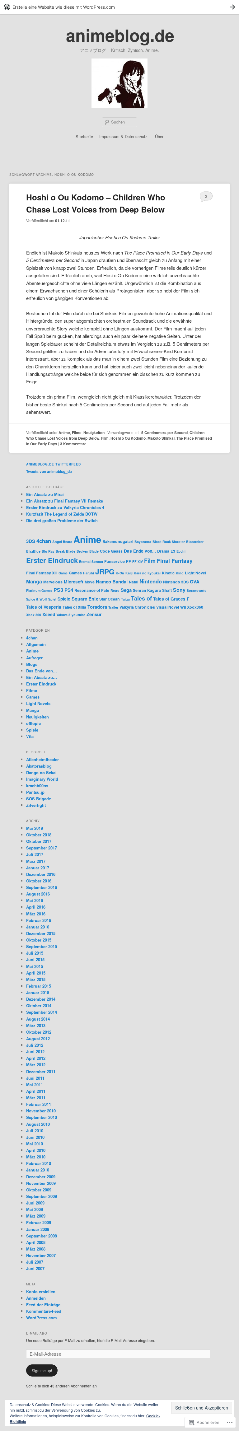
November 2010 (41, 1111)
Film (105, 438)
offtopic (33, 723)
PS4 (68, 590)
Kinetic (168, 573)
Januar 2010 (37, 1170)
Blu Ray (48, 551)
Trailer (113, 607)
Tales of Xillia (74, 607)
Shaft (167, 590)
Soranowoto (197, 590)
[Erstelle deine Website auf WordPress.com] (119, 7)
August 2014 (38, 1019)
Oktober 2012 (38, 1032)
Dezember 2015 (40, 933)
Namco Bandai (112, 581)
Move (90, 582)
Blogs (31, 664)
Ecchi (180, 551)
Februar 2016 (38, 920)
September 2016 (41, 887)
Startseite (84, 136)
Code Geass (111, 551)
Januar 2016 (37, 927)
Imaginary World (42, 779)
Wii (183, 607)
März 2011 (35, 1098)
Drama (163, 551)
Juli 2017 (34, 854)
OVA (194, 581)
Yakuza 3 (63, 614)
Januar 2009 (37, 1229)
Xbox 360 (33, 614)
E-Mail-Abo (36, 1333)
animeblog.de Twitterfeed (53, 464)
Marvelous (53, 582)
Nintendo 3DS (176, 582)
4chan (43, 541)
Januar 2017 (37, 868)
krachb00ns (37, 785)
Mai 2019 (34, 828)
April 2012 (35, 1058)
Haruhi (88, 573)
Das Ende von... (140, 551)
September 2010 (41, 1117)
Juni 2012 (35, 1052)
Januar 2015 (37, 992)
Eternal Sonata (91, 561)
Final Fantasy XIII (41, 573)
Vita (30, 736)
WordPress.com (41, 1318)
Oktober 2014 (38, 1005)
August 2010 (38, 1124)
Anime (64, 432)
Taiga (125, 599)
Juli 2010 (34, 1131)
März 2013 (35, 1025)
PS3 (58, 589)
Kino (180, 573)
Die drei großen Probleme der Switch (62, 520)
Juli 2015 (34, 953)
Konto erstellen (40, 1291)
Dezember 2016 (40, 874)
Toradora (97, 606)
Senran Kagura (147, 590)
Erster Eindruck (52, 560)
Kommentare (73, 444)
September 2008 (41, 1236)
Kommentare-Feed (43, 1311)
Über (159, 136)
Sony (179, 589)
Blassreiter (195, 541)
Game (63, 573)
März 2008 (35, 1249)
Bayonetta (142, 541)
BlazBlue (33, 551)
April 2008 (35, 1242)
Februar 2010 (38, 1163)
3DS (30, 541)
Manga (34, 581)
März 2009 (35, 1216)
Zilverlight (36, 805)
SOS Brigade (38, 799)
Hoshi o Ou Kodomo (128, 438)
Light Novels (38, 703)
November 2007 (41, 1255)
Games (75, 573)
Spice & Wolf (36, 599)
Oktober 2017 (38, 841)
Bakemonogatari (117, 541)
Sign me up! (42, 1370)
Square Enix (85, 598)
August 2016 (38, 894)
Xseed (48, 614)
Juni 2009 (35, 1203)
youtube (78, 614)
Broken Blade (88, 551)
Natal (133, 582)
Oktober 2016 (38, 881)
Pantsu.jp (35, 792)
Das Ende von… (41, 671)
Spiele (64, 599)
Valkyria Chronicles (137, 607)
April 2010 (35, 1150)
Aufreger (34, 658)
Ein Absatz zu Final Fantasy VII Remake (64, 501)
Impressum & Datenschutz (123, 136)
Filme (77, 432)
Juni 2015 (35, 959)
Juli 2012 (34, 1045)
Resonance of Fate (91, 590)
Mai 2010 (34, 1144)
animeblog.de (120, 35)
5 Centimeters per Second (164, 432)
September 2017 (41, 848)
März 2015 (35, 979)
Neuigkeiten (94, 432)
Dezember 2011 (40, 1071)
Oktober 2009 (38, 1190)
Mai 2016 (34, 900)
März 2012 (35, 1065)
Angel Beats (62, 541)
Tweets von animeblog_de (49, 471)
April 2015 (35, 973)
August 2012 (38, 1038)
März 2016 (35, 914)
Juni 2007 (35, 1268)
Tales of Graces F (171, 599)
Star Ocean (109, 599)
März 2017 (35, 861)
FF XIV (137, 561)
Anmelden (36, 1298)
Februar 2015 (38, 986)
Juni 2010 (35, 1137)
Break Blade (65, 551)
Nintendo (150, 581)
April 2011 (35, 1091)
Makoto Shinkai (161, 438)
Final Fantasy (175, 560)
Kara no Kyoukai (147, 573)
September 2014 (41, 1012)
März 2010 (35, 1157)
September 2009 (41, 1196)
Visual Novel (167, 607)
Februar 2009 (38, 1222)
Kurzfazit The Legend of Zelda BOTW (61, 514)
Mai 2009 (34, 1209)
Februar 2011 (38, 1104)
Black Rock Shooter (168, 541)
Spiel (52, 599)
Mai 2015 (34, 966)
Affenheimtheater (42, 759)
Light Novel (195, 573)
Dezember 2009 (40, 1177)
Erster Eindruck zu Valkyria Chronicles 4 (65, 507)
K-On (120, 573)
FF (128, 561)
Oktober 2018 (38, 835)
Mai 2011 (34, 1084)
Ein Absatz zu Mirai (45, 494)
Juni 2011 (35, 1078)
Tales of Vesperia (43, 607)
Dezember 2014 (40, 999)
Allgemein (36, 644)
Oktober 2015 (38, 940)
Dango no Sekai (41, 772)
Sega (126, 590)
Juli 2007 (34, 1262)
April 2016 (35, 907)
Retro (115, 590)
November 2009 (41, 1183)
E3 (173, 551)
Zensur (94, 614)
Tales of (141, 598)
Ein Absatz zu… (41, 677)
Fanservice (114, 561)
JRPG (105, 571)
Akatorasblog (39, 766)
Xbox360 (195, 607)
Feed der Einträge (43, 1304)
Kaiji (129, 573)
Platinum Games (39, 590)
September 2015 (41, 946)
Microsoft (73, 581)
